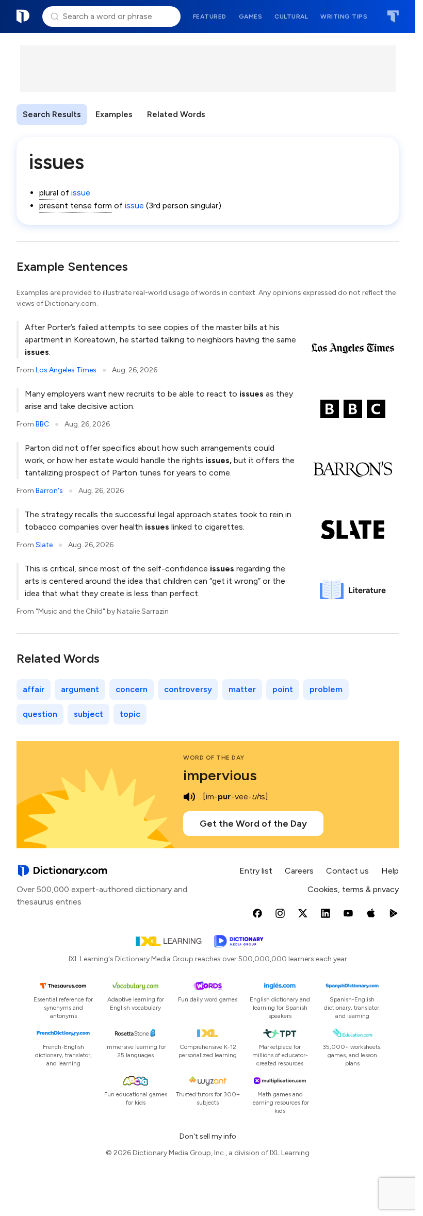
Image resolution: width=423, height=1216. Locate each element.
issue (80, 193)
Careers (299, 871)
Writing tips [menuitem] (343, 16)
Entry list (255, 871)
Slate (44, 544)
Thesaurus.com (393, 16)
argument (80, 689)
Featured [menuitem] (209, 16)
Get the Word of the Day (253, 823)
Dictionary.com (23, 16)
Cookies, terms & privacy (353, 889)
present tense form (75, 205)
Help (390, 871)
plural (48, 193)
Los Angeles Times (66, 370)
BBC (42, 424)
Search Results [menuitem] (52, 114)
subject (88, 714)
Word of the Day (214, 757)
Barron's (49, 490)
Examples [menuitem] (114, 114)
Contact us (347, 871)
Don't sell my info (208, 1136)
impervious (220, 775)
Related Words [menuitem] (176, 114)
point (282, 689)
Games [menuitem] (251, 16)
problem (326, 689)
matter (242, 689)
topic (130, 714)
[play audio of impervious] (189, 797)
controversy (188, 689)
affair (33, 689)
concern (132, 689)
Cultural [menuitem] (291, 16)
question (40, 714)
